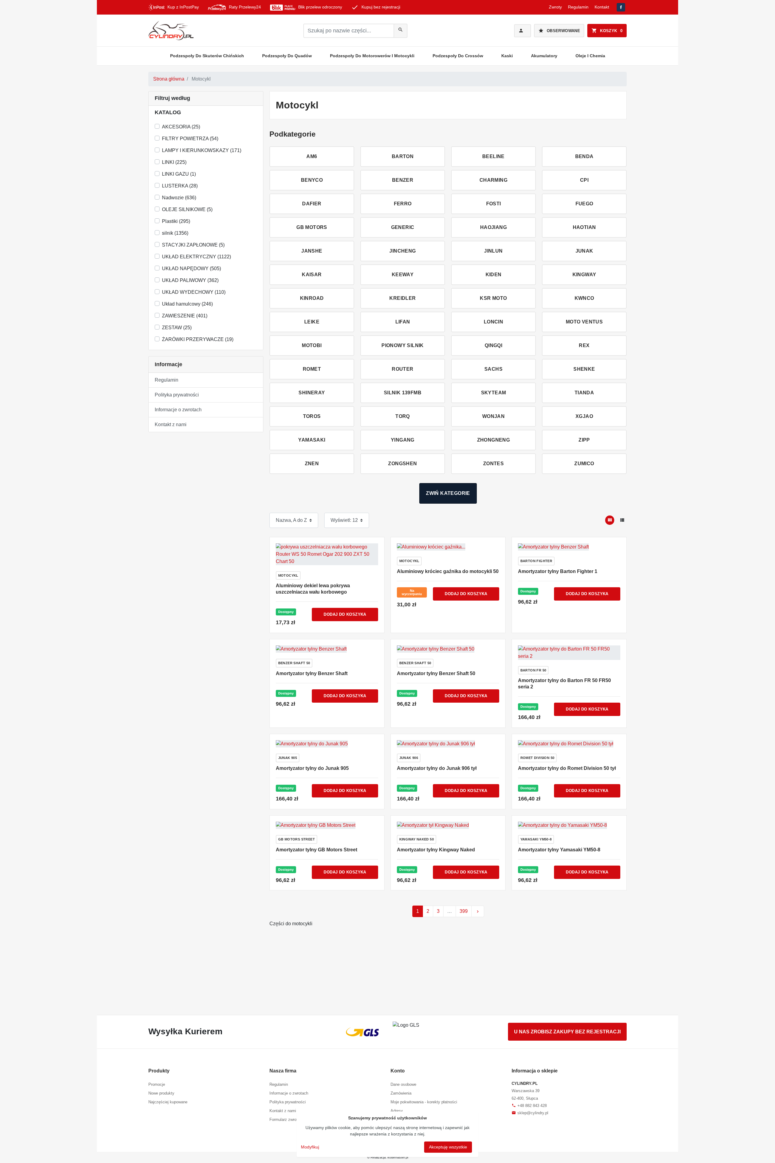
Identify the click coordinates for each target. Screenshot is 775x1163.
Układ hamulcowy (187, 303)
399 (464, 911)
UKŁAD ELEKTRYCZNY (196, 256)
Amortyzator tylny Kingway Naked (436, 849)
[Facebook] (621, 7)
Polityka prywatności (177, 394)
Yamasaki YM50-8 (536, 839)
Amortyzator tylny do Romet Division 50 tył (567, 768)
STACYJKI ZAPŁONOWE (193, 244)
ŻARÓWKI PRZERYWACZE (197, 339)
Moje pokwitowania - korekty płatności (424, 1102)
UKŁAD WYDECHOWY (194, 292)
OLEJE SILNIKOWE (187, 209)
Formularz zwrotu (284, 1119)
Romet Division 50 (537, 758)
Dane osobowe (403, 1084)
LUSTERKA (180, 185)
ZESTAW (177, 327)
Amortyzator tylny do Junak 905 (312, 768)
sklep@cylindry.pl (530, 1113)
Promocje (156, 1084)
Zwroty (555, 7)
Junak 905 (287, 758)
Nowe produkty (161, 1093)
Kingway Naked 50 (416, 839)
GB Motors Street (296, 839)
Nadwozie (179, 197)
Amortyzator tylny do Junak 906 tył (437, 768)
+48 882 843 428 (529, 1105)
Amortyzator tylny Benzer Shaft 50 (436, 673)
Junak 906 (408, 758)
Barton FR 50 (533, 670)
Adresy (397, 1110)
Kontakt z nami (170, 424)
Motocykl (288, 575)
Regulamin (578, 7)
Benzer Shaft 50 (294, 663)
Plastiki (176, 221)
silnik (175, 233)
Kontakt (602, 7)
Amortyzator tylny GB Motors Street (316, 849)
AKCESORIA (181, 126)
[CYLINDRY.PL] (171, 30)
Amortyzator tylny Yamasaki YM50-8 (559, 849)
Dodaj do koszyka (345, 614)
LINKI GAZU (179, 174)
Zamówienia (401, 1093)
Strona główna (168, 78)
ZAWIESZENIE (184, 315)
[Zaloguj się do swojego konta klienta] (522, 30)
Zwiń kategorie (448, 493)
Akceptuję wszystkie (448, 1147)
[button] (607, 30)
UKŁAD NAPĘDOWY (191, 268)
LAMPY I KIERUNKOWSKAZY (201, 150)
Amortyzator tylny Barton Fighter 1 (557, 571)
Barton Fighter (536, 561)
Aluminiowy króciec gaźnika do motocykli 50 (448, 571)
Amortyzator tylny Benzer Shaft (312, 673)
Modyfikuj (310, 1147)
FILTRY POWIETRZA (190, 138)
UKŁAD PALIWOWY (190, 280)
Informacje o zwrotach (178, 409)
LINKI (174, 162)
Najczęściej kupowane (167, 1102)
